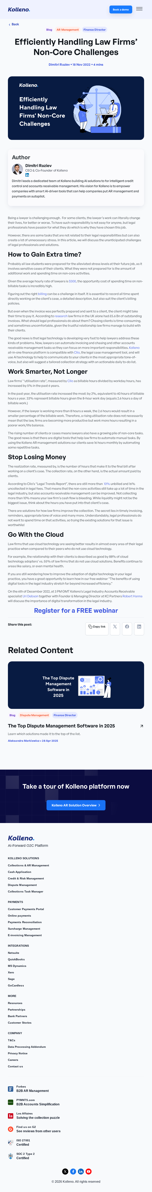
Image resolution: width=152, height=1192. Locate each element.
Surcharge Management (24, 928)
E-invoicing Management (25, 935)
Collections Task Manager (25, 891)
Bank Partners (17, 1016)
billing (42, 294)
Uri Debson (30, 596)
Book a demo (121, 9)
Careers (13, 1059)
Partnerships (16, 1009)
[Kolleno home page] (21, 837)
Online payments (19, 915)
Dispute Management (22, 885)
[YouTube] (89, 1171)
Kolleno (134, 348)
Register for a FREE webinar (76, 610)
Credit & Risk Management (26, 878)
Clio (77, 352)
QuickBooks (16, 959)
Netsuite (13, 952)
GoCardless (16, 985)
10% (107, 484)
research (61, 316)
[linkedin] (27, 175)
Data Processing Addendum (27, 1046)
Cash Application (19, 871)
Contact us (15, 1066)
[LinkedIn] (139, 628)
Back (15, 24)
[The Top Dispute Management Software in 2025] (76, 685)
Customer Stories (19, 1022)
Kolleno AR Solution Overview (74, 805)
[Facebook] (127, 628)
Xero (11, 972)
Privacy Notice (18, 1053)
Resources (15, 1003)
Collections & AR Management (28, 865)
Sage (11, 979)
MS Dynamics (17, 965)
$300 (72, 281)
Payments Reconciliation (25, 922)
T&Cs (11, 1040)
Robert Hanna (132, 596)
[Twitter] (115, 628)
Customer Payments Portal (26, 909)
